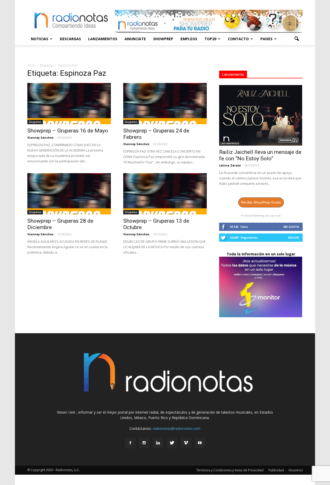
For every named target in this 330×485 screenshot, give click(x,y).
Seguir (293, 237)
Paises (266, 38)
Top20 (210, 38)
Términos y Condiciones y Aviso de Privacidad (229, 470)
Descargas (70, 38)
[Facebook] (130, 443)
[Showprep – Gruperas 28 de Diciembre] (69, 193)
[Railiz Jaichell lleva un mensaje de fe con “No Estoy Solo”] (261, 115)
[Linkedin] (158, 443)
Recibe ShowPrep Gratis (261, 202)
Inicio (31, 65)
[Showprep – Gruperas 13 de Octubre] (165, 193)
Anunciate (135, 38)
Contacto (238, 38)
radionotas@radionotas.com (176, 428)
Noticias (39, 38)
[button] (296, 39)
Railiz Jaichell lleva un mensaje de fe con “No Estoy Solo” (260, 155)
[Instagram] (144, 443)
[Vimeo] (186, 443)
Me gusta (291, 227)
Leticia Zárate (230, 165)
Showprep (163, 38)
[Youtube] (200, 443)
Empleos (188, 38)
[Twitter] (172, 443)
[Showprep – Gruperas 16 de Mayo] (69, 103)
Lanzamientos (102, 38)
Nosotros (296, 470)
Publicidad (276, 470)
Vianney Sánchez (40, 137)
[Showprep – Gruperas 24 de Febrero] (165, 103)
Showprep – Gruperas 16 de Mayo (67, 131)
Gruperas (35, 122)
